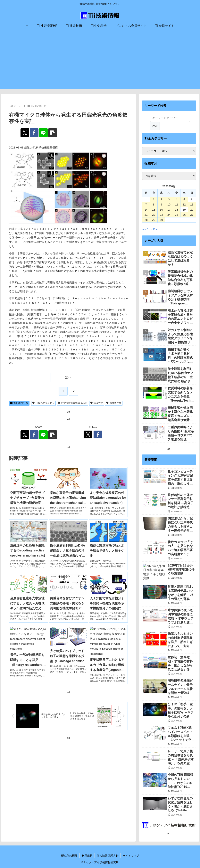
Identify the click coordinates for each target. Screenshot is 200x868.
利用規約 (87, 855)
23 (161, 214)
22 (153, 214)
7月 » (154, 228)
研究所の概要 (69, 855)
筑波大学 (98, 403)
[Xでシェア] (25, 132)
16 (161, 209)
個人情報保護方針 (108, 855)
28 (146, 219)
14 (146, 209)
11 (176, 204)
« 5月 (145, 228)
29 (153, 219)
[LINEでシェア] (43, 132)
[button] (52, 132)
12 (184, 204)
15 (153, 209)
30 (161, 219)
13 (191, 204)
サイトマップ (131, 855)
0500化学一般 (20, 403)
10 (169, 204)
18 (176, 209)
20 (191, 209)
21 (146, 214)
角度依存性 (115, 403)
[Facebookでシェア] (34, 132)
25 (176, 214)
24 (169, 214)
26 (184, 214)
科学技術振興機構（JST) (74, 403)
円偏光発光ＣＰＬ (45, 403)
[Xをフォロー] (88, 434)
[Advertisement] (100, 61)
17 (169, 209)
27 (191, 214)
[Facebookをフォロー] (98, 434)
